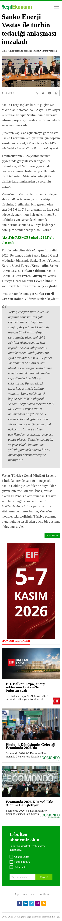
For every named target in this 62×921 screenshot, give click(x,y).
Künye (16, 894)
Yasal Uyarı (28, 894)
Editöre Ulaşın (52, 535)
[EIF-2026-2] (31, 590)
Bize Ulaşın (43, 894)
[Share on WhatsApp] (57, 93)
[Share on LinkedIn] (36, 93)
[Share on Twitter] (43, 93)
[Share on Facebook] (50, 93)
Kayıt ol (44, 877)
